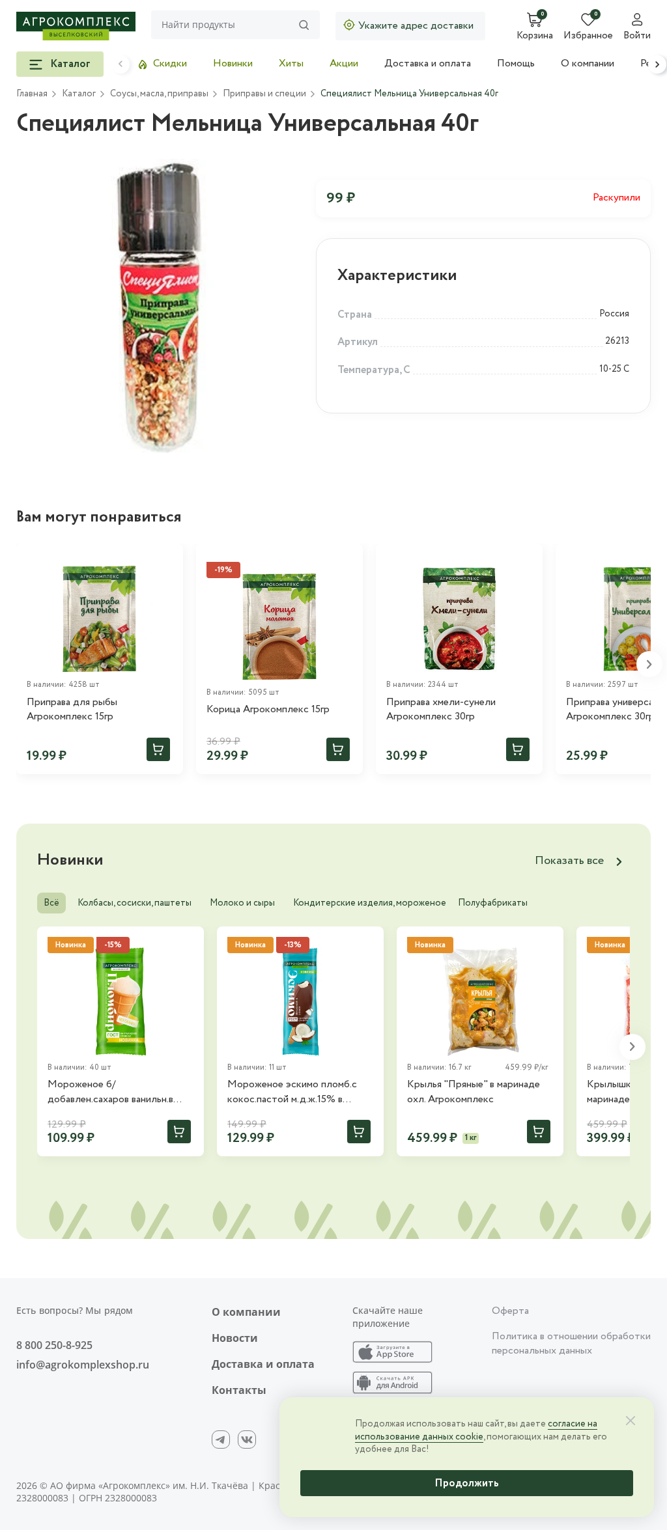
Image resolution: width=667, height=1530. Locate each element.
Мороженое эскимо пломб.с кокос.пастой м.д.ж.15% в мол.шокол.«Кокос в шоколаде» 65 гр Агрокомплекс (300, 1092)
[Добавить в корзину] (158, 749)
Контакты (239, 1390)
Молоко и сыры (242, 903)
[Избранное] (167, 559)
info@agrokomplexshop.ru (82, 1364)
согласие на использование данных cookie (476, 1430)
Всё (51, 903)
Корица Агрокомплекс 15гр (268, 709)
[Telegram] (221, 1439)
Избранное (588, 36)
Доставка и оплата (427, 63)
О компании (587, 63)
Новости (235, 1338)
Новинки (233, 63)
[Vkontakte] (247, 1439)
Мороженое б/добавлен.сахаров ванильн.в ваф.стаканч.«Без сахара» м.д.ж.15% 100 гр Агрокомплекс (119, 1092)
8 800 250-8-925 (54, 1345)
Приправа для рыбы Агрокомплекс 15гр (72, 709)
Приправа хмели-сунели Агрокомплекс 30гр (441, 709)
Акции (344, 63)
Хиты (291, 63)
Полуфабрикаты (493, 903)
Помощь (516, 63)
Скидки (170, 63)
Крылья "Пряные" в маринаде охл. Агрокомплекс (473, 1092)
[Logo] (75, 26)
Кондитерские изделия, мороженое (369, 903)
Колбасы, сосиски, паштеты (135, 903)
